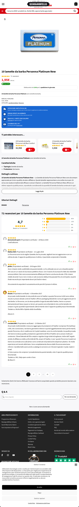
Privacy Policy (32, 436)
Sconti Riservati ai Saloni (9, 425)
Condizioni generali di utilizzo (37, 425)
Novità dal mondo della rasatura (64, 430)
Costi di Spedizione (33, 419)
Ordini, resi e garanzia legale (36, 422)
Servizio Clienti (58, 422)
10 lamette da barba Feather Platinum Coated (61, 142)
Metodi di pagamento (34, 428)
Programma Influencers (9, 419)
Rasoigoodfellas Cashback (36, 433)
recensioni (15, 76)
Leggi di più (40, 191)
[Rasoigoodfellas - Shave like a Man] (39, 4)
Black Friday (31, 447)
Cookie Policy (31, 503)
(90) (62, 145)
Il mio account (58, 419)
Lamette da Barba (13, 103)
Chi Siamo (31, 442)
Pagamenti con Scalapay (35, 430)
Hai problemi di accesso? (61, 433)
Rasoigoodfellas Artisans (9, 422)
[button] (76, 465)
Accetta (39, 487)
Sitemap (30, 444)
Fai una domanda (70, 397)
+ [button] (31, 149)
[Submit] (75, 11)
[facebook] (2, 455)
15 (47, 374)
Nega (39, 493)
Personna (21, 103)
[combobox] (41, 11)
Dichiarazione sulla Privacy (43, 503)
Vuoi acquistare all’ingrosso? (10, 428)
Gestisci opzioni (39, 498)
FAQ (55, 428)
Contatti (56, 425)
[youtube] (13, 455)
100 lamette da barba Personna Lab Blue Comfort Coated (25, 143)
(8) (25, 145)
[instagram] (8, 455)
